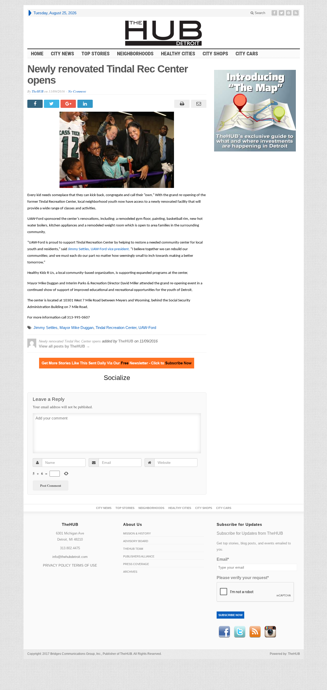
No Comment (77, 91)
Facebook (224, 632)
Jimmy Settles (45, 327)
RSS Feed (255, 632)
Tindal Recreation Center (116, 327)
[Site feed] (296, 13)
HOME (37, 53)
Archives (130, 571)
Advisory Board (135, 541)
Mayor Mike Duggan (77, 327)
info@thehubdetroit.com (70, 557)
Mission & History (137, 533)
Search (259, 13)
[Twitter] (282, 13)
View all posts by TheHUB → (64, 346)
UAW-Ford (147, 327)
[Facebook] (274, 13)
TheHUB (37, 91)
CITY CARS (247, 53)
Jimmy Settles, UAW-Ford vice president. (99, 249)
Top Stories (95, 53)
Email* (223, 559)
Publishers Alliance (138, 556)
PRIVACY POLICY (57, 565)
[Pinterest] (289, 13)
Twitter (239, 632)
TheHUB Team (133, 548)
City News (62, 53)
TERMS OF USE (84, 565)
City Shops (215, 53)
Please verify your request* (243, 578)
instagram (270, 632)
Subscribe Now (230, 615)
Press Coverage (136, 564)
